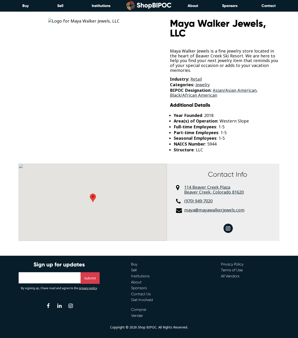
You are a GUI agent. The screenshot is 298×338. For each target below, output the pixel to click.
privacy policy (88, 288)
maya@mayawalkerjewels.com (214, 210)
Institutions (101, 5)
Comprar (138, 309)
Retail (196, 79)
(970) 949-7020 (198, 201)
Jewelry (203, 84)
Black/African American (193, 95)
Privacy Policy (232, 264)
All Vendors (230, 276)
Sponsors (229, 5)
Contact (268, 5)
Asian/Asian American (235, 90)
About (193, 5)
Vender (137, 315)
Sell (60, 5)
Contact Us (141, 294)
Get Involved (142, 300)
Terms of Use (232, 270)
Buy (25, 5)
